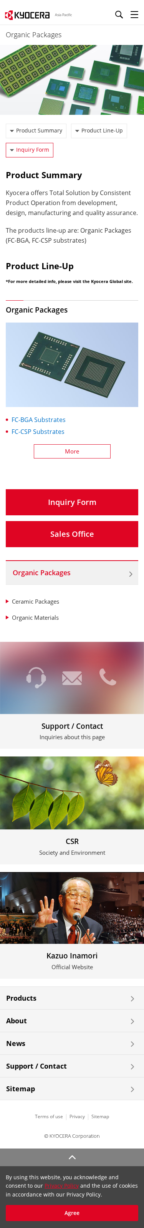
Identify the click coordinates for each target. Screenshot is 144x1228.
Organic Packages (42, 572)
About (16, 1020)
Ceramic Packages (35, 601)
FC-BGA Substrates (39, 419)
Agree (72, 1212)
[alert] (72, 1197)
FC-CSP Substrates (38, 431)
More (72, 451)
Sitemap (20, 1088)
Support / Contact (36, 1066)
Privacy (77, 1116)
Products (21, 998)
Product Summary (39, 130)
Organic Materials (35, 617)
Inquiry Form (32, 149)
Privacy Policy (62, 1185)
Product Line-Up (102, 130)
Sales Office (72, 534)
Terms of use (49, 1116)
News (15, 1043)
